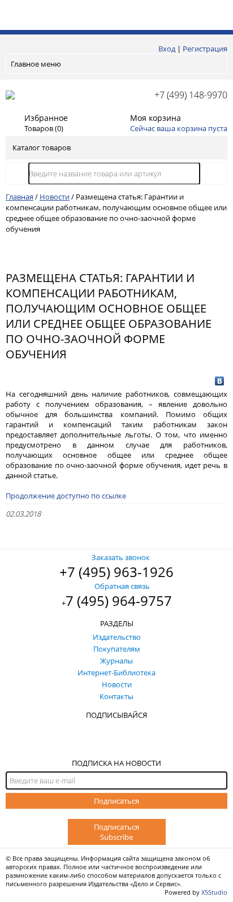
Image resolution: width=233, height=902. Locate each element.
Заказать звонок (121, 557)
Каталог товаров (41, 147)
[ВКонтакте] (220, 381)
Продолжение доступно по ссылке (66, 496)
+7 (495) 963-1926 (116, 571)
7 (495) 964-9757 (119, 600)
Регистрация (205, 49)
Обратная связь (122, 586)
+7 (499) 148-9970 (190, 95)
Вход (166, 49)
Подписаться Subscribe (116, 832)
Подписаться (116, 801)
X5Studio (214, 892)
